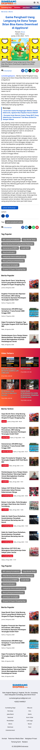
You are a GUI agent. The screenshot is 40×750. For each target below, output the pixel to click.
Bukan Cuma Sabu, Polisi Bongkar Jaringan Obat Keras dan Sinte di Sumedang (14, 504)
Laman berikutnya (9, 208)
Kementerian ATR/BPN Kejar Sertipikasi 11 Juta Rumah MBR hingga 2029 (13, 311)
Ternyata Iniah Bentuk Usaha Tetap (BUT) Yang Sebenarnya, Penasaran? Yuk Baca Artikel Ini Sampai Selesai (21, 117)
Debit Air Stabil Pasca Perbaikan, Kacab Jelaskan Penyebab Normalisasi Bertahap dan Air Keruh (13, 519)
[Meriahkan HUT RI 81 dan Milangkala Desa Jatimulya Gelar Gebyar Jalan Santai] (34, 551)
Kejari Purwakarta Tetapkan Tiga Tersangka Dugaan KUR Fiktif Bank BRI (14, 324)
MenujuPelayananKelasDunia (13, 261)
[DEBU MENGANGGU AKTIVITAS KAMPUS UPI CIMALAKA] (10, 362)
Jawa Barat (26, 7)
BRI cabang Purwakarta (11, 240)
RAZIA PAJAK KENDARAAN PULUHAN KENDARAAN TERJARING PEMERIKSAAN (30, 394)
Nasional (35, 7)
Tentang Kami (16, 742)
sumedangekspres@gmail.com (20, 698)
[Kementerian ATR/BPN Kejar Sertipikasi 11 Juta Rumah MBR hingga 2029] (34, 312)
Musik (30, 724)
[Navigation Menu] (38, 3)
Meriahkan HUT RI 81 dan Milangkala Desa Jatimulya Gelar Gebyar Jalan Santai (13, 550)
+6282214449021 (20, 702)
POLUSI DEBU (26, 369)
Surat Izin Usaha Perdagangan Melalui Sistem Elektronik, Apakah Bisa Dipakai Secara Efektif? (20, 112)
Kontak (4, 739)
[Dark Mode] (34, 3)
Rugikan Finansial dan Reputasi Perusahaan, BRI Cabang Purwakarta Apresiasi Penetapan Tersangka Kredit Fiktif (13, 297)
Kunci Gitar (29, 717)
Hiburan (29, 708)
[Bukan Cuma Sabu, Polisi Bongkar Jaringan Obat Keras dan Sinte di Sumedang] (34, 505)
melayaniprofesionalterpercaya (14, 257)
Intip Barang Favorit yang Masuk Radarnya (18, 244)
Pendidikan (10, 720)
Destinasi (10, 727)
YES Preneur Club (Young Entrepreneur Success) (9, 393)
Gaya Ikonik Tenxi (29, 240)
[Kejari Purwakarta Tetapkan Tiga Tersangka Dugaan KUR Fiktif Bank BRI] (34, 325)
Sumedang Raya (6, 7)
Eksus (23, 32)
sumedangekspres (8, 76)
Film (29, 711)
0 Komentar (7, 71)
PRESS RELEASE (7, 451)
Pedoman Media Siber (16, 739)
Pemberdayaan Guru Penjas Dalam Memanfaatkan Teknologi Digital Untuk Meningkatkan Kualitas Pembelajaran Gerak (14, 338)
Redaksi (25, 742)
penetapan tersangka (10, 265)
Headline (5, 465)
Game (30, 714)
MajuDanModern (9, 252)
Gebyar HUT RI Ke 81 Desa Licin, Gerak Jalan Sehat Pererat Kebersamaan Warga (13, 490)
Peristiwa (17, 7)
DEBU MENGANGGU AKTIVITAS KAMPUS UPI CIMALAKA (10, 371)
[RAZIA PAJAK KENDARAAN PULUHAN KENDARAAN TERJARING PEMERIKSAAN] (30, 384)
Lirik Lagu (30, 720)
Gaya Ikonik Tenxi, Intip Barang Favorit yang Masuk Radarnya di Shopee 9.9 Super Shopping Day (13, 282)
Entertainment (10, 730)
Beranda (4, 12)
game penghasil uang (14, 222)
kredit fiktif (25, 248)
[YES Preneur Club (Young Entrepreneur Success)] (10, 384)
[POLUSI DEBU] (30, 362)
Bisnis (11, 12)
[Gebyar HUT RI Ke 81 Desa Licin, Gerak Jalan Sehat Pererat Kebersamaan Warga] (34, 491)
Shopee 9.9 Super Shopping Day (14, 269)
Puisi (29, 727)
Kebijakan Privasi (31, 739)
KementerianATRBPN (10, 248)
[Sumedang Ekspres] (8, 2)
